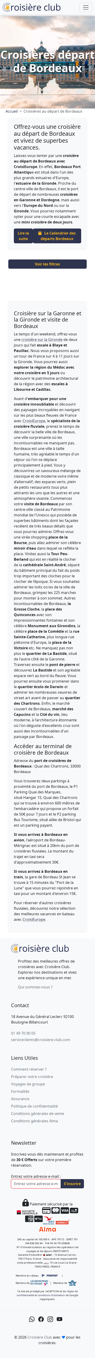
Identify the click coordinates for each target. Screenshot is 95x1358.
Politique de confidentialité (34, 1106)
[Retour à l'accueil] (40, 948)
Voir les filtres (47, 264)
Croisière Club (39, 1337)
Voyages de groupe (28, 1084)
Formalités (20, 1091)
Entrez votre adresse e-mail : (36, 1176)
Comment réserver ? (29, 1069)
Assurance (20, 1098)
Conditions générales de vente (37, 1113)
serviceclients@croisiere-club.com (40, 1039)
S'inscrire (72, 1183)
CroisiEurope (34, 420)
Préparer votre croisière (32, 1076)
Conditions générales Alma (34, 1120)
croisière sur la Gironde (41, 339)
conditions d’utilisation (51, 1295)
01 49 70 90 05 (23, 1033)
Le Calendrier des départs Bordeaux (58, 236)
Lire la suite (23, 236)
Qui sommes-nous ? (35, 987)
